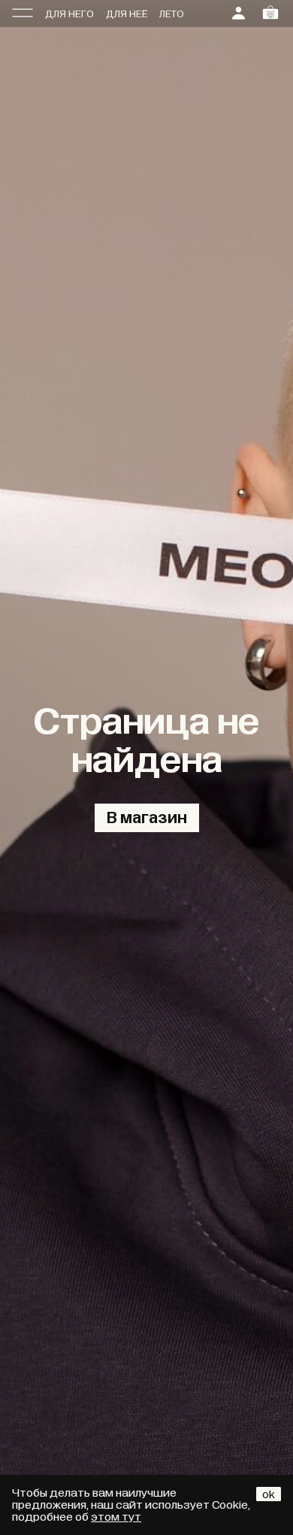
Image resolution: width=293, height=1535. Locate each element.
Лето (171, 14)
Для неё (126, 14)
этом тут (116, 1517)
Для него (69, 14)
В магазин (147, 818)
